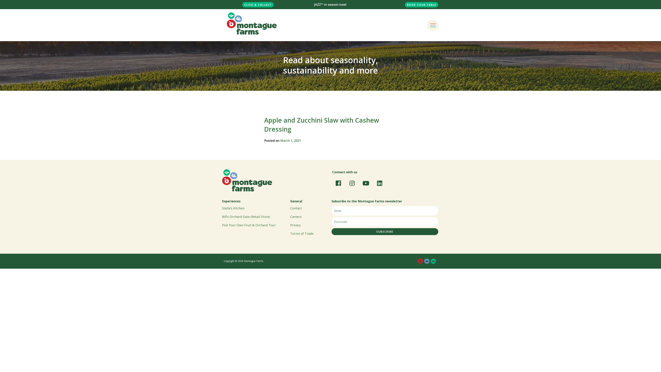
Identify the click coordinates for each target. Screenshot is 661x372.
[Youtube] (366, 183)
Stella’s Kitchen (233, 208)
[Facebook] (338, 183)
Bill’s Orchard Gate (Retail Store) (246, 217)
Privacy (295, 225)
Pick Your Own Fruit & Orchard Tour (249, 225)
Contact (296, 208)
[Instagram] (352, 183)
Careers (296, 217)
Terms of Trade (301, 233)
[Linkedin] (380, 183)
